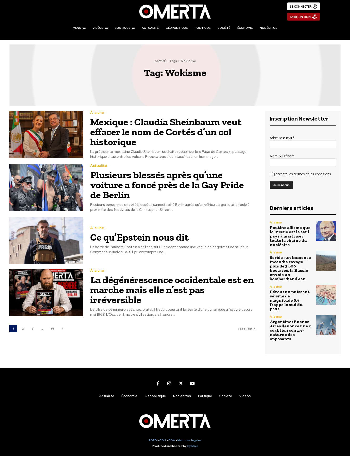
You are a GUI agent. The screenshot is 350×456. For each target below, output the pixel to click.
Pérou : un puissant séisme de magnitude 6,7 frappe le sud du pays (290, 300)
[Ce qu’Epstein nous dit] (46, 240)
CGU (162, 440)
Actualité (98, 166)
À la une (97, 113)
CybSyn (192, 446)
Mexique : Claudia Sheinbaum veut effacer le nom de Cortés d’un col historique (166, 132)
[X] (180, 383)
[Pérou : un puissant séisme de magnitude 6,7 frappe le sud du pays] (326, 295)
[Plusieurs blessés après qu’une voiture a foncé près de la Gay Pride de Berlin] (46, 187)
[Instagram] (169, 383)
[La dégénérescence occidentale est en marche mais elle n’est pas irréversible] (46, 292)
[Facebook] (157, 383)
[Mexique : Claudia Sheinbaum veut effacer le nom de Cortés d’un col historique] (46, 134)
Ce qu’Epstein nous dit (139, 237)
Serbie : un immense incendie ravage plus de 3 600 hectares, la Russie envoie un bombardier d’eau (290, 268)
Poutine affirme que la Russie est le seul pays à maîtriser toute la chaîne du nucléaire (290, 236)
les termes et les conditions (309, 174)
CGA (171, 440)
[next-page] (62, 328)
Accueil (160, 61)
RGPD (153, 440)
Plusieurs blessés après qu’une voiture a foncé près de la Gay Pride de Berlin (167, 185)
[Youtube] (192, 383)
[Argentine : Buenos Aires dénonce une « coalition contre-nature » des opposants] (326, 325)
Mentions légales (189, 440)
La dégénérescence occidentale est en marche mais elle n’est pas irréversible (172, 290)
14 (52, 328)
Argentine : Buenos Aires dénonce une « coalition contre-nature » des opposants (290, 330)
